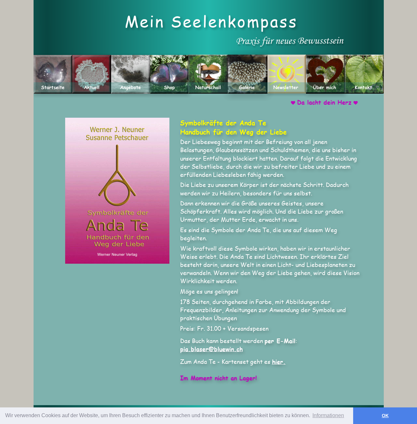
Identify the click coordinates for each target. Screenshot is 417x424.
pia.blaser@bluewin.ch (211, 349)
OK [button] (385, 415)
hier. (279, 362)
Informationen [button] (328, 415)
